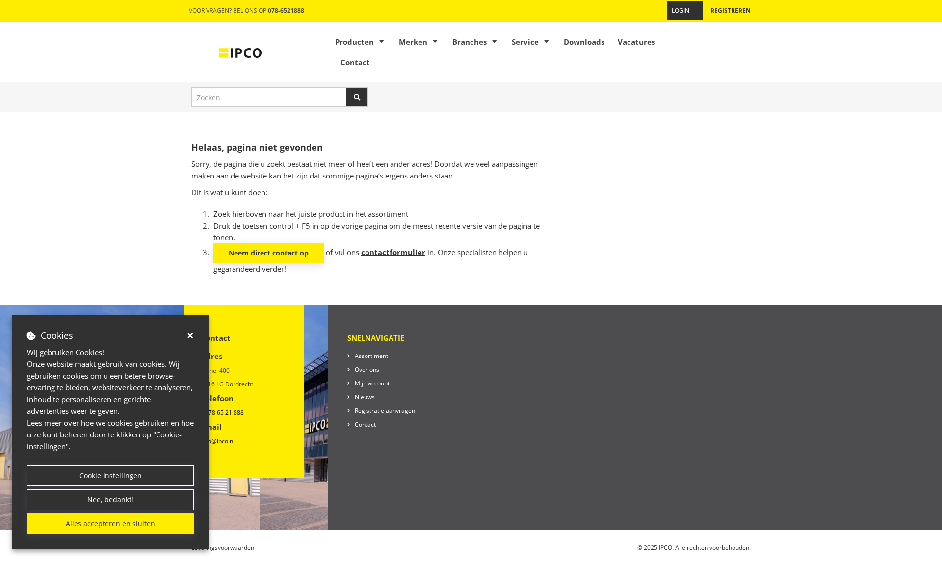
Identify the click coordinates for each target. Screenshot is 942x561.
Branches (469, 42)
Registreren (730, 10)
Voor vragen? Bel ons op (246, 10)
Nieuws (365, 397)
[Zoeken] (357, 97)
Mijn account (372, 383)
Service (525, 42)
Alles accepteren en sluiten (110, 523)
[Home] (240, 52)
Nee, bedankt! (110, 499)
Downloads (584, 42)
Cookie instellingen (110, 475)
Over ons (367, 369)
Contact (355, 62)
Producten (354, 42)
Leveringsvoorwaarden (222, 547)
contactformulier (393, 252)
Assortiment (371, 356)
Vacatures (636, 42)
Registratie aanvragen (385, 411)
